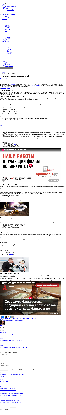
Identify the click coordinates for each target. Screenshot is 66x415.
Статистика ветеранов (4, 381)
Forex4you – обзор (3, 379)
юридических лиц (13, 84)
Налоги (8, 51)
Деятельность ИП (8, 42)
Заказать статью (5, 12)
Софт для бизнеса (8, 37)
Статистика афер (3, 332)
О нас (3, 5)
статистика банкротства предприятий (29, 318)
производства (11, 254)
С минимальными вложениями (10, 18)
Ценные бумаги (7, 57)
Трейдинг (4, 61)
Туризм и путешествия (9, 66)
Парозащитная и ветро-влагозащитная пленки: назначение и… (11, 376)
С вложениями (7, 17)
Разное (5, 78)
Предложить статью (10, 10)
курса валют (6, 112)
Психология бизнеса (6, 38)
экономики (32, 84)
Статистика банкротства (36, 85)
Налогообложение (8, 49)
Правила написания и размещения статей (12, 9)
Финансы (4, 46)
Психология (7, 25)
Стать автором (5, 8)
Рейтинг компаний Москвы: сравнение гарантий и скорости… (11, 395)
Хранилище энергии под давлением (6, 391)
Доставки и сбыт (7, 43)
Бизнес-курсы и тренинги (9, 34)
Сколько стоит (7, 45)
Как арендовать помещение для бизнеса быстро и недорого (10, 402)
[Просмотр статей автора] (2, 324)
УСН (7, 55)
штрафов (14, 144)
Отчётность (9, 53)
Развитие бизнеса (5, 41)
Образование (7, 24)
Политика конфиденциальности (10, 6)
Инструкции (4, 39)
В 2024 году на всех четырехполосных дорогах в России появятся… (12, 374)
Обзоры (3, 33)
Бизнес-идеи (4, 16)
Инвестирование (5, 58)
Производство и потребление (10, 21)
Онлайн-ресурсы (7, 26)
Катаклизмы (7, 28)
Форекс (6, 62)
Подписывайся (13, 407)
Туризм (3, 65)
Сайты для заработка (8, 36)
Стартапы (6, 59)
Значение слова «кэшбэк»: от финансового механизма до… (10, 400)
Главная (3, 4)
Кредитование (7, 48)
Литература (4, 40)
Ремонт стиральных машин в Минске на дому (8, 388)
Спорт (6, 31)
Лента (3, 7)
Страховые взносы (10, 54)
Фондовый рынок (8, 60)
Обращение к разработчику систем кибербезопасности (10, 386)
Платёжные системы (6, 64)
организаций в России (11, 318)
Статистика (4, 19)
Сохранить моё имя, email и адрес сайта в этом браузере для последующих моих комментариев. (18, 369)
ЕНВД (8, 50)
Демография (7, 22)
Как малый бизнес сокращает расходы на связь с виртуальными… (12, 397)
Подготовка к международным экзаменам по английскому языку (11, 393)
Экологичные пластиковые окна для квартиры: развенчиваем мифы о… (13, 398)
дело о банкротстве (3, 318)
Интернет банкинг (8, 47)
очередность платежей (19, 318)
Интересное (7, 35)
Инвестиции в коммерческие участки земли (8, 390)
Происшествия (7, 30)
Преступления (7, 29)
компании (11, 142)
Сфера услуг (7, 23)
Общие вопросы (9, 52)
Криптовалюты (5, 63)
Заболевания (7, 27)
